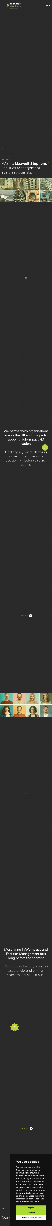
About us (23, 1128)
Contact (24, 615)
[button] (47, 5)
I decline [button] (31, 1212)
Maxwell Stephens (31, 163)
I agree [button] (31, 1208)
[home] (14, 5)
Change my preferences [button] (31, 1217)
